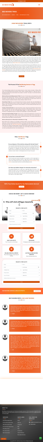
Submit (21, 228)
